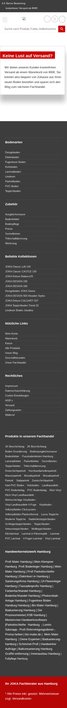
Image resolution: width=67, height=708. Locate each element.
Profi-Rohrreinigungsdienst (36, 629)
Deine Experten (30, 639)
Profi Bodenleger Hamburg (35, 566)
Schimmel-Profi (28, 644)
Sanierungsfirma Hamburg (22, 581)
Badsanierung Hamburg (20, 610)
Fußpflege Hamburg (16, 658)
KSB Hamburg (36, 615)
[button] (5, 20)
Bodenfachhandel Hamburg (23, 595)
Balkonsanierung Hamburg (35, 649)
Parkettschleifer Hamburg (23, 624)
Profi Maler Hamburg (18, 561)
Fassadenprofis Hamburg (35, 586)
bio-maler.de (32, 634)
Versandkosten (21, 698)
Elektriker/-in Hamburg (34, 576)
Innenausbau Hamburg (45, 653)
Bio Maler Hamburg (44, 605)
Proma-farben (14, 634)
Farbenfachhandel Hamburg (23, 591)
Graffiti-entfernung (17, 653)
